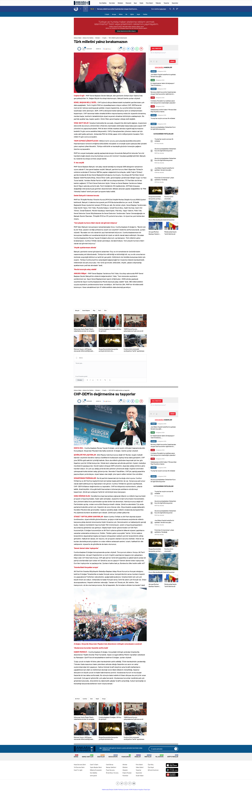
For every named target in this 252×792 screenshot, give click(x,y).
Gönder (79, 380)
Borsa (76, 756)
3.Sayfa (107, 14)
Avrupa (114, 14)
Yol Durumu (159, 756)
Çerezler (126, 789)
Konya (104, 698)
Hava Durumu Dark (80, 764)
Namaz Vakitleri (87, 756)
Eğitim (132, 14)
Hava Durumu (113, 756)
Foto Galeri (149, 3)
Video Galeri (139, 767)
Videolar (158, 3)
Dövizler (125, 767)
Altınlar (125, 764)
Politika (145, 14)
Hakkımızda (105, 789)
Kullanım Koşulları (138, 789)
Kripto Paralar (172, 756)
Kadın (141, 3)
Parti (99, 310)
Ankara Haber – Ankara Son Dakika (83, 38)
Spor (135, 3)
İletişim (111, 789)
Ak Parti (77, 698)
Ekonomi (128, 3)
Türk (105, 310)
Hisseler (138, 756)
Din (126, 14)
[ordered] (97, 380)
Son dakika (158, 9)
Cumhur (85, 698)
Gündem (120, 3)
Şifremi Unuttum (153, 770)
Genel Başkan (86, 310)
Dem (91, 698)
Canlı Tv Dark (94, 764)
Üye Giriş (150, 764)
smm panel (93, 775)
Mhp (94, 310)
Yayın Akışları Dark (96, 767)
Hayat (138, 14)
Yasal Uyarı (147, 789)
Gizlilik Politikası (118, 789)
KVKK (131, 789)
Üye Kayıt (151, 767)
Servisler (112, 3)
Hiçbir (97, 698)
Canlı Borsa (109, 764)
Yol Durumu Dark (79, 767)
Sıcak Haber (140, 775)
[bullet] (100, 380)
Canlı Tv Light (78, 770)
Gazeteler (175, 3)
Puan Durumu (126, 756)
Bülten (121, 14)
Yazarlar (166, 3)
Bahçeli (77, 310)
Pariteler (148, 756)
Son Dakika (102, 3)
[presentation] (80, 9)
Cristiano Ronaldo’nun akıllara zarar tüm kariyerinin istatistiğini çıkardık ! (118, 9)
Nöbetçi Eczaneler (96, 770)
